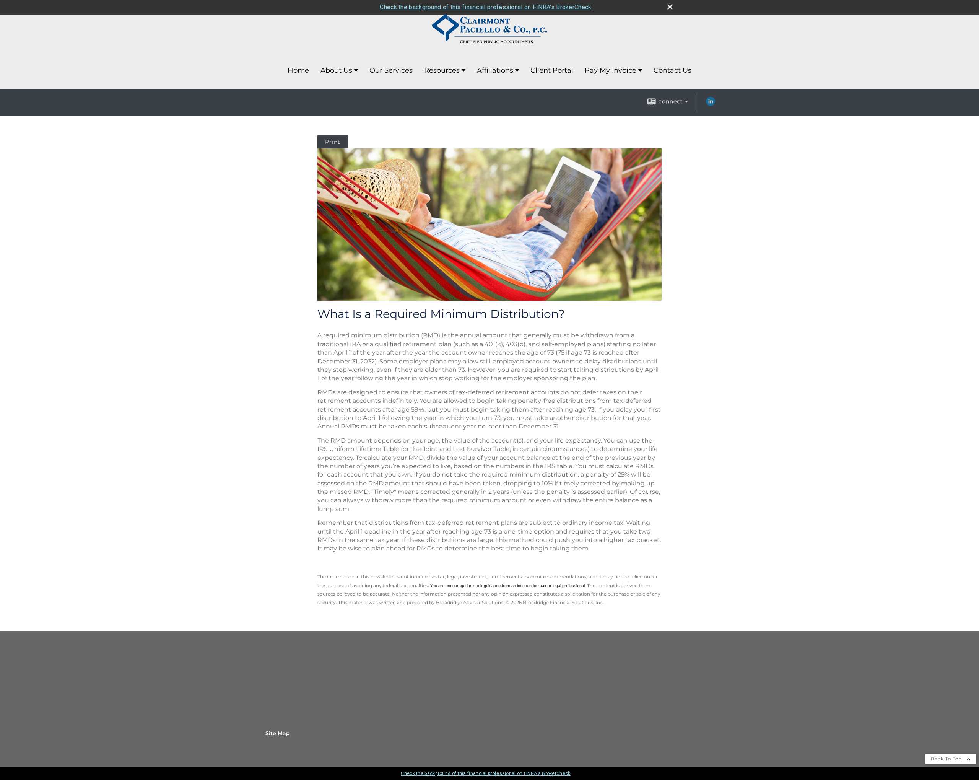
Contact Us (672, 70)
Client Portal (551, 70)
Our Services (391, 70)
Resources (442, 70)
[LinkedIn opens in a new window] (710, 104)
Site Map (277, 733)
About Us (336, 70)
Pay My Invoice (610, 70)
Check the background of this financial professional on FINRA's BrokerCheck (485, 7)
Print (332, 141)
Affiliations (495, 70)
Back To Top (947, 759)
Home (298, 70)
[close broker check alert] (670, 7)
